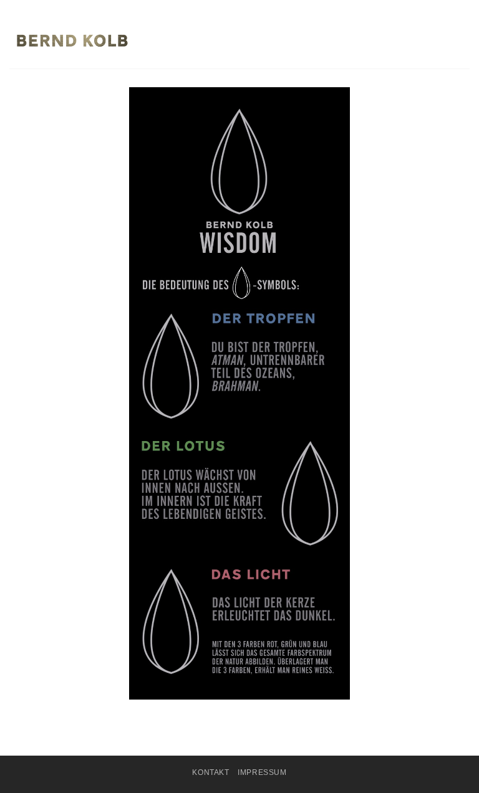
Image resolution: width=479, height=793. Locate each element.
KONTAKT (210, 772)
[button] (462, 40)
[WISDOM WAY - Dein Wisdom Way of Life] (71, 40)
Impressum (262, 772)
